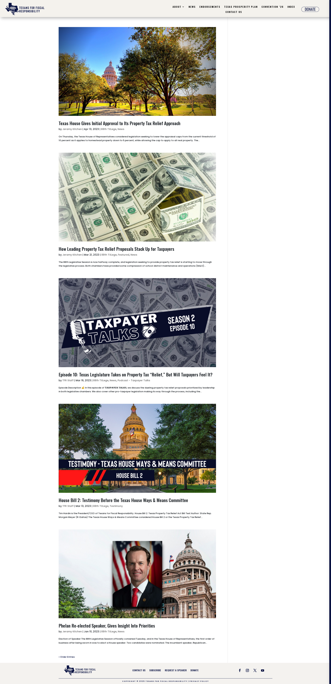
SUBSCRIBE (155, 670)
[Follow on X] (255, 670)
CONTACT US (139, 670)
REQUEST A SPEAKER (176, 670)
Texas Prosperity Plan (241, 7)
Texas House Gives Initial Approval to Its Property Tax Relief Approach (119, 123)
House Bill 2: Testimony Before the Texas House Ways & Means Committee (123, 500)
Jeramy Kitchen (72, 129)
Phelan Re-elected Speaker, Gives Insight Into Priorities (107, 625)
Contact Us (233, 12)
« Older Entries (67, 657)
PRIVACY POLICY (199, 681)
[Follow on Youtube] (262, 670)
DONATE (194, 670)
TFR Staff (68, 380)
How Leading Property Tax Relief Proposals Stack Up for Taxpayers (116, 248)
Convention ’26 (273, 7)
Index (291, 7)
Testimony (116, 506)
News (192, 7)
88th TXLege (108, 129)
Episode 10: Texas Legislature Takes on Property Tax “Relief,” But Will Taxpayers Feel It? (136, 374)
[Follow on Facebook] (240, 670)
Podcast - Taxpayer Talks (134, 380)
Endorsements (209, 7)
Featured (123, 254)
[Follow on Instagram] (247, 670)
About (177, 7)
